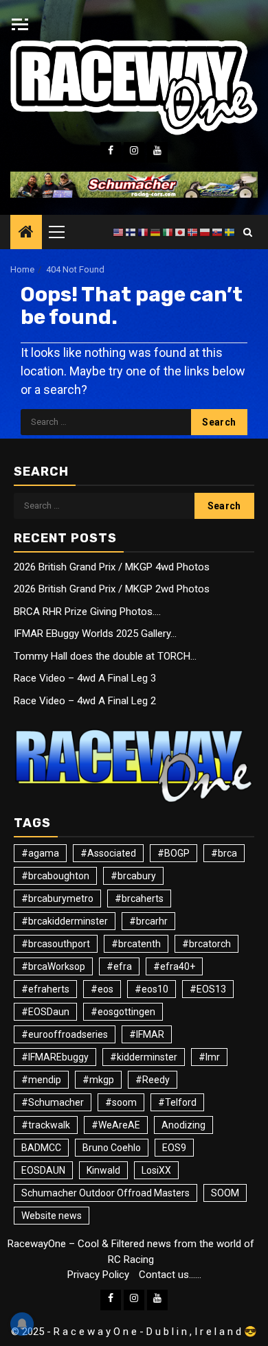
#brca (224, 853)
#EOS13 (208, 989)
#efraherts (45, 989)
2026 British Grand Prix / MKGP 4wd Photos (112, 567)
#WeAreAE (115, 1124)
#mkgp (98, 1079)
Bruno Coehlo (111, 1147)
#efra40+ (174, 966)
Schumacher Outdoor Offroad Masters (105, 1192)
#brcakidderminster (64, 921)
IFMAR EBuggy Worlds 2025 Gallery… (95, 633)
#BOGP (173, 853)
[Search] (247, 232)
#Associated (108, 853)
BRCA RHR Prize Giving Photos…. (87, 611)
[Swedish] (230, 232)
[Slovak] (218, 232)
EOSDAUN (43, 1170)
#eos (102, 989)
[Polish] (205, 232)
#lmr (209, 1057)
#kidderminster (143, 1057)
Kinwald (103, 1170)
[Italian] (168, 232)
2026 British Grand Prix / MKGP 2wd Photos (112, 589)
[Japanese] (181, 232)
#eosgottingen (123, 1011)
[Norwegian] (193, 232)
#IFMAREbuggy (55, 1057)
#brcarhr (148, 921)
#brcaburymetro (57, 898)
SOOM (225, 1192)
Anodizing (183, 1124)
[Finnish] (131, 232)
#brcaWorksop (53, 966)
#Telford (177, 1102)
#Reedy (152, 1079)
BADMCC (41, 1147)
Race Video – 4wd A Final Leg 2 (85, 701)
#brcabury (133, 875)
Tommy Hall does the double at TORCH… (105, 656)
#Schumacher (52, 1102)
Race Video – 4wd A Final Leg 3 (85, 678)
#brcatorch (206, 943)
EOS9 (174, 1147)
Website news (51, 1215)
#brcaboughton (55, 875)
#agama (40, 853)
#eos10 (151, 989)
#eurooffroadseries (64, 1034)
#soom (121, 1102)
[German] (156, 232)
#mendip (41, 1079)
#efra (119, 966)
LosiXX (156, 1170)
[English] (119, 232)
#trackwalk (45, 1124)
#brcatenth (136, 943)
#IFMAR (146, 1034)
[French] (143, 232)
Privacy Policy (98, 1274)
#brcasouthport (55, 943)
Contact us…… (170, 1274)
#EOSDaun (45, 1011)
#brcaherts (139, 898)
